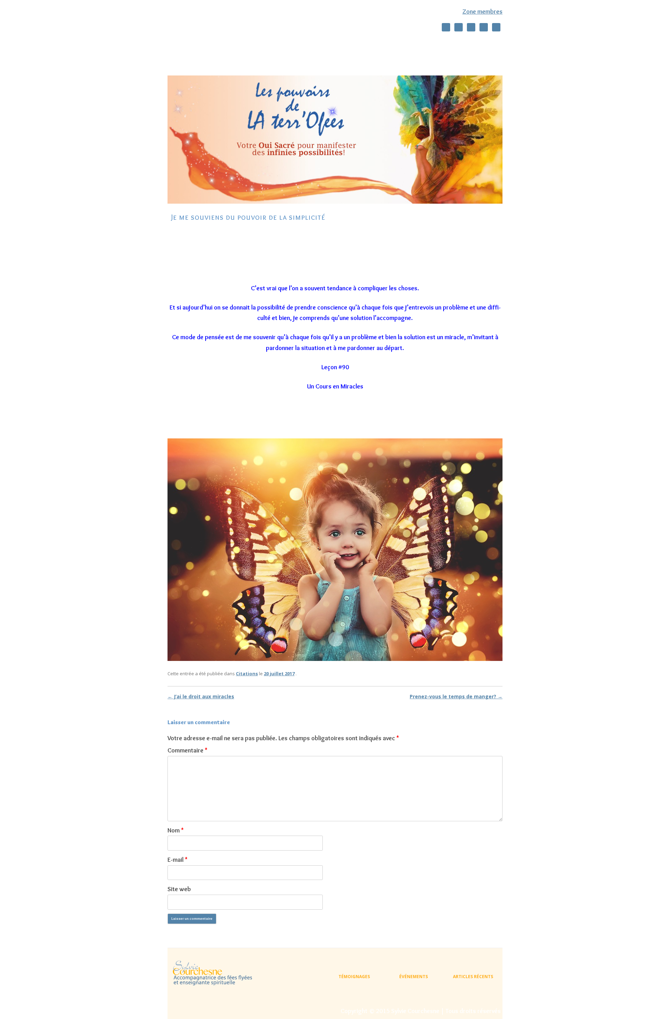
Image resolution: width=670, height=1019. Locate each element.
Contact (285, 59)
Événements (413, 977)
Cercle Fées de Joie (390, 43)
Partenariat (347, 59)
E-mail (177, 860)
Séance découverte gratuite (291, 43)
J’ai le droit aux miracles (201, 696)
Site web (179, 889)
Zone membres (482, 11)
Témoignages (244, 59)
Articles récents (473, 977)
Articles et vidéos (444, 43)
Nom (176, 830)
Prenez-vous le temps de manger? (456, 696)
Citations (247, 673)
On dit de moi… (228, 43)
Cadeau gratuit (197, 59)
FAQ (314, 59)
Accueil (188, 43)
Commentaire (187, 750)
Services (346, 43)
